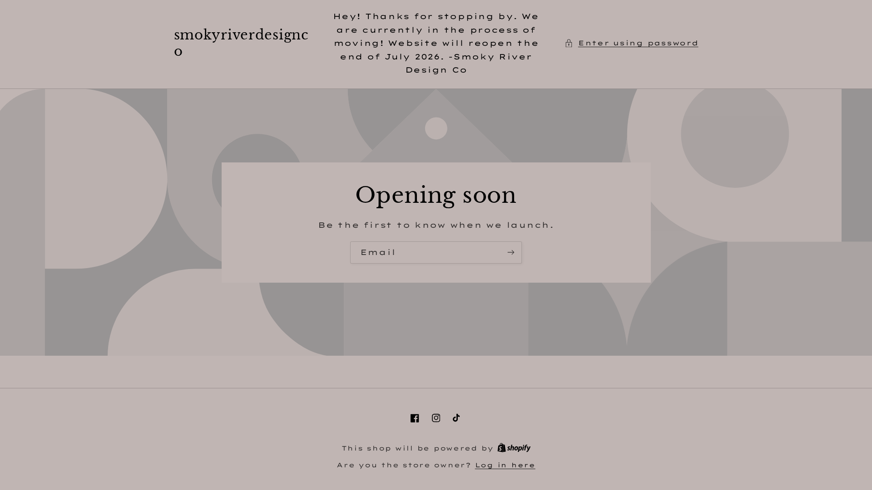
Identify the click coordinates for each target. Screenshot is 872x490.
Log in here (505, 465)
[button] (631, 43)
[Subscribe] (510, 252)
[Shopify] (514, 448)
